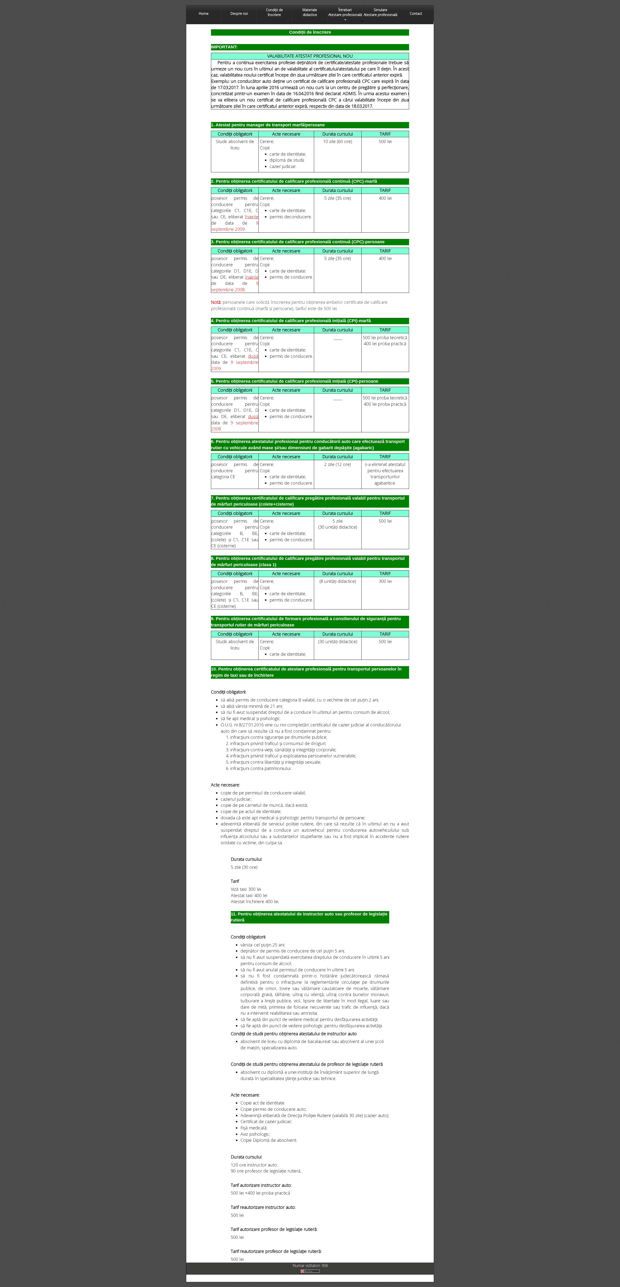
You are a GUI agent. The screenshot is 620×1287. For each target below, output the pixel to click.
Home (204, 13)
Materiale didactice (309, 12)
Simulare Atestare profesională (380, 12)
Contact (416, 13)
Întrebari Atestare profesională (345, 12)
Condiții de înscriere (274, 12)
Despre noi (239, 13)
